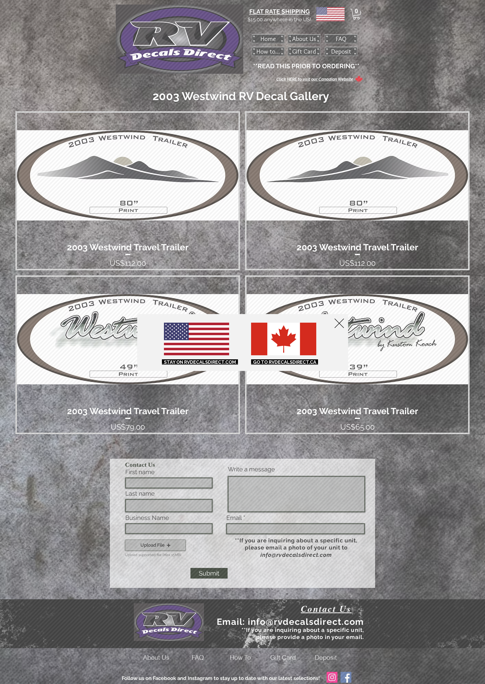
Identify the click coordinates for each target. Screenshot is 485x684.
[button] (339, 323)
